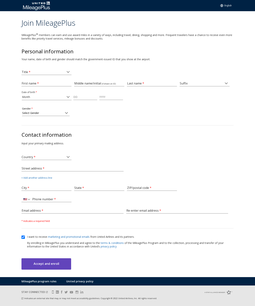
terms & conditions (112, 243)
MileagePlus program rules (38, 281)
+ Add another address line (36, 177)
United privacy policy (80, 281)
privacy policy (109, 246)
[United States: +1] (26, 199)
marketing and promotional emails (69, 236)
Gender (27, 108)
